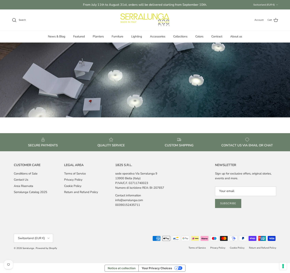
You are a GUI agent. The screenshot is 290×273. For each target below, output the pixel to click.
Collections (180, 36)
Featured (79, 36)
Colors (199, 36)
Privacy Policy (73, 180)
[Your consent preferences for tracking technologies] (283, 266)
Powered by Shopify (46, 248)
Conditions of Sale (25, 174)
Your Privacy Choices (157, 268)
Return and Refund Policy (81, 192)
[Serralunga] (145, 20)
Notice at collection (122, 268)
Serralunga (28, 248)
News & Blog (56, 36)
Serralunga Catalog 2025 (30, 192)
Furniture (117, 36)
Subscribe (228, 203)
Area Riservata (23, 186)
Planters (98, 36)
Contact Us (21, 180)
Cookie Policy (72, 186)
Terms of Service (75, 174)
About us (236, 36)
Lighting (136, 36)
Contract (216, 36)
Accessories (157, 36)
